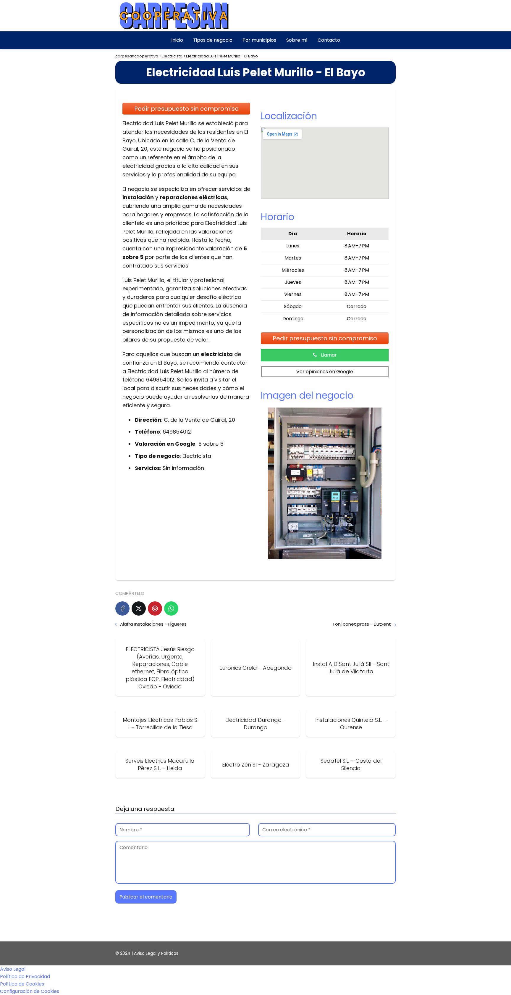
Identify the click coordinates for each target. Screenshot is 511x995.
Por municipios (259, 40)
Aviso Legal (12, 969)
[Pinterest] (155, 608)
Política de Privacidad (25, 976)
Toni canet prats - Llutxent (361, 624)
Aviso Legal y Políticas (156, 953)
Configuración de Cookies (29, 991)
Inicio (177, 40)
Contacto (329, 40)
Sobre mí (297, 40)
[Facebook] (122, 608)
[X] (139, 608)
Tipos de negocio (212, 40)
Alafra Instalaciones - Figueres (153, 624)
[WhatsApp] (171, 608)
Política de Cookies (22, 983)
